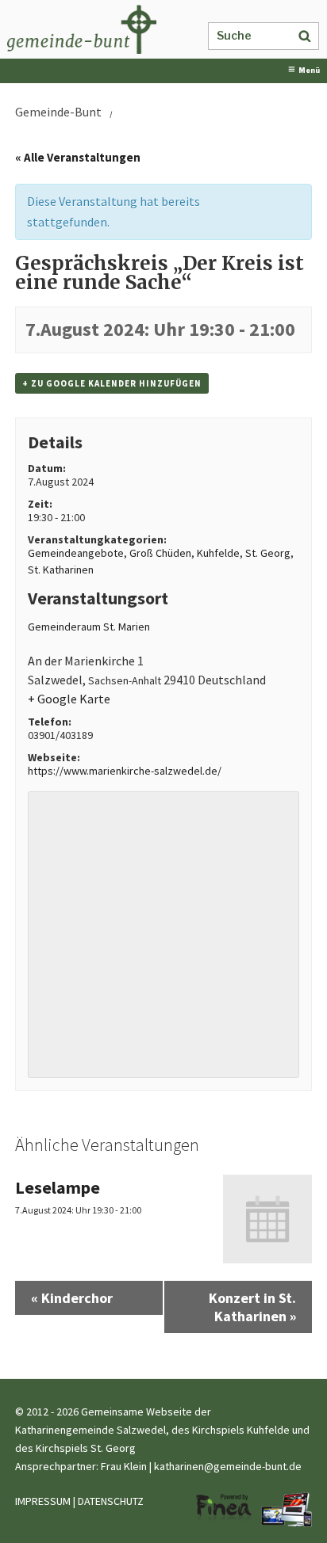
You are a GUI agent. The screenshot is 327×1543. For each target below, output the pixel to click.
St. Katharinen (61, 569)
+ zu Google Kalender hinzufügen (112, 383)
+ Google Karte (69, 699)
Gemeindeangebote (76, 553)
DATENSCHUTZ (111, 1501)
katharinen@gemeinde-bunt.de (228, 1466)
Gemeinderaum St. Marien (89, 626)
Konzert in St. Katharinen (252, 1307)
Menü (309, 70)
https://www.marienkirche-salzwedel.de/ (124, 771)
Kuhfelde (218, 553)
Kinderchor (72, 1298)
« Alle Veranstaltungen (77, 157)
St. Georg (267, 553)
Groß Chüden (160, 553)
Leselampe (57, 1187)
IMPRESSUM (43, 1501)
